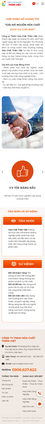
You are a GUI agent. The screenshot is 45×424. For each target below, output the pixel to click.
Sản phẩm (6, 388)
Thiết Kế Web (34, 421)
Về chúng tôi (7, 384)
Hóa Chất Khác (29, 411)
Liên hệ (5, 401)
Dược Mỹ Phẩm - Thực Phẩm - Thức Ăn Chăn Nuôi (32, 384)
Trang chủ (6, 380)
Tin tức (5, 392)
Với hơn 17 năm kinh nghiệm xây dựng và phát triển (22, 197)
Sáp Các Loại (28, 406)
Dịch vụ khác (7, 397)
